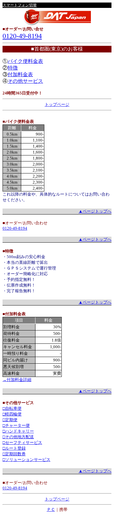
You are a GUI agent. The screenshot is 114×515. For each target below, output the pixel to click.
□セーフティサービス (22, 442)
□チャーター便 (16, 425)
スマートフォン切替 (20, 5)
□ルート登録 (14, 448)
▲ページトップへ (95, 211)
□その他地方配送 (18, 436)
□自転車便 (12, 408)
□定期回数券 (14, 453)
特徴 (13, 67)
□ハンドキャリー (18, 431)
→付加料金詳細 (17, 379)
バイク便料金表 (25, 61)
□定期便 (10, 419)
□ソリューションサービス (26, 459)
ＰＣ (51, 509)
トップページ (57, 104)
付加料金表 (20, 74)
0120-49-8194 (22, 36)
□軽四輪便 (12, 414)
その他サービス (25, 81)
